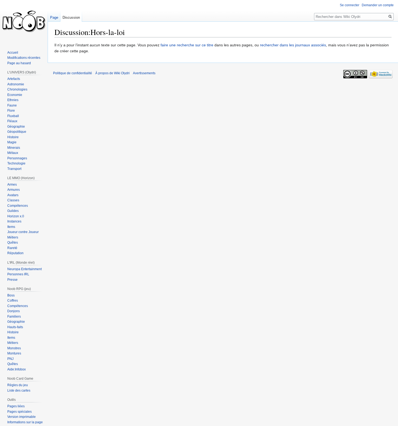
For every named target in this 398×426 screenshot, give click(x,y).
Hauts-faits (15, 327)
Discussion (71, 17)
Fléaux (12, 121)
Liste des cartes (18, 390)
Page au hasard (19, 63)
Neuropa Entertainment (24, 269)
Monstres (14, 348)
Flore (11, 110)
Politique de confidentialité (72, 73)
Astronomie (15, 84)
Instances (14, 221)
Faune (12, 105)
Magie (12, 142)
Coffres (12, 300)
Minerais (13, 148)
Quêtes (12, 242)
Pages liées (16, 406)
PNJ (10, 359)
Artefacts (13, 79)
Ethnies (12, 100)
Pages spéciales (19, 412)
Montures (14, 353)
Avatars (12, 195)
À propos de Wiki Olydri (112, 73)
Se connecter (349, 5)
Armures (13, 190)
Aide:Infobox (16, 369)
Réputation (15, 253)
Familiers (14, 316)
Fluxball (13, 116)
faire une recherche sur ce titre (187, 45)
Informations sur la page (25, 422)
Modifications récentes (23, 58)
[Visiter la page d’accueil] (23, 21)
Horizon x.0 (15, 216)
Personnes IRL (18, 274)
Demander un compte (378, 5)
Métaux (12, 153)
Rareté (12, 248)
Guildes (13, 211)
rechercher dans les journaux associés (293, 45)
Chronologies (17, 89)
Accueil (12, 52)
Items (11, 227)
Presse (12, 280)
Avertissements (144, 73)
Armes (12, 184)
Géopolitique (16, 132)
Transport (14, 169)
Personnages (17, 158)
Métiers (12, 237)
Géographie (16, 126)
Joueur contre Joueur (23, 232)
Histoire (13, 137)
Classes (13, 200)
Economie (14, 95)
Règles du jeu (17, 385)
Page (54, 17)
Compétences (17, 206)
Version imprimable (21, 417)
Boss (11, 295)
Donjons (13, 311)
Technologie (16, 163)
